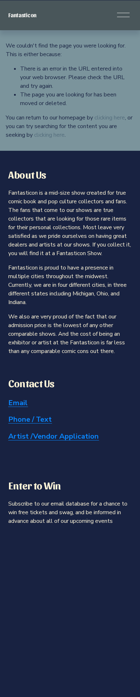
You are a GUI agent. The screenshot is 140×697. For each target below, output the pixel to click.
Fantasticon (22, 15)
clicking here (109, 118)
